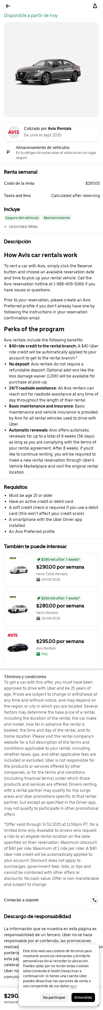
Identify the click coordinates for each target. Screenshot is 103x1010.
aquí (73, 986)
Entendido (83, 997)
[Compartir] (95, 6)
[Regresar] (8, 6)
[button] (53, 183)
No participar (54, 997)
